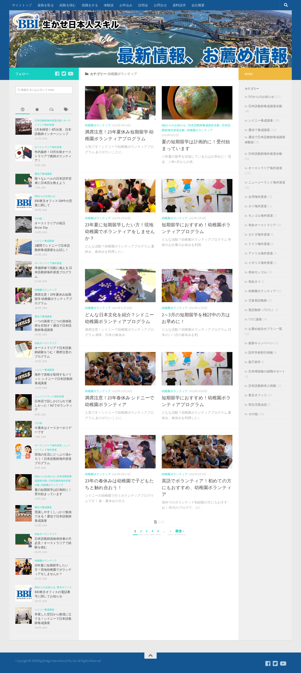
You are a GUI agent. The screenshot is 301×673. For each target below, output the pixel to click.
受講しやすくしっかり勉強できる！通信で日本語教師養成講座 (53, 516)
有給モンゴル (257, 272)
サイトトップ (22, 5)
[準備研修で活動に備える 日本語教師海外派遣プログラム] (23, 269)
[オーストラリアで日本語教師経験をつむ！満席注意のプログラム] (23, 349)
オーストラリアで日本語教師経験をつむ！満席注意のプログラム (53, 352)
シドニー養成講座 (44, 240)
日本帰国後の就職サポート (266, 371)
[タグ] (65, 109)
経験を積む (68, 5)
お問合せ (160, 5)
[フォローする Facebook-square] (57, 73)
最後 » (179, 531)
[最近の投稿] (22, 109)
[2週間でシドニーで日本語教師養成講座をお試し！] (23, 247)
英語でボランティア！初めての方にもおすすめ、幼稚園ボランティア (197, 487)
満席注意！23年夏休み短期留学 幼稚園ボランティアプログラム (53, 299)
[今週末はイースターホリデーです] (23, 429)
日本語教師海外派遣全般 (48, 120)
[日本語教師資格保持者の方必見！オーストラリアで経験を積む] (23, 540)
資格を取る (45, 5)
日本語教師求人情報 (262, 386)
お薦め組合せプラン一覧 (265, 329)
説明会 (143, 5)
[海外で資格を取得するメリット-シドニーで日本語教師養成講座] (23, 376)
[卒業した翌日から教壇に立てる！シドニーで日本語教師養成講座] (23, 615)
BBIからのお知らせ (174, 125)
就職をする (90, 5)
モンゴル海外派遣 (260, 216)
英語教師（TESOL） (261, 310)
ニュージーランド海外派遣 (49, 396)
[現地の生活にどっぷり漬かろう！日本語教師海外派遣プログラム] (23, 451)
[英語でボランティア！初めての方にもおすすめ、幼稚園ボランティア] (197, 451)
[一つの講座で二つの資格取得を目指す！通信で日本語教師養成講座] (23, 322)
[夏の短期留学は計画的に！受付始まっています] (197, 103)
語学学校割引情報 (260, 352)
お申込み (125, 5)
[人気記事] (37, 109)
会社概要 (198, 5)
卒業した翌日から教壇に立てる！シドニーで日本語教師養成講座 (53, 618)
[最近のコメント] (51, 109)
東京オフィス (64, 587)
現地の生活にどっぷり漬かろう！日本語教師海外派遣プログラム (53, 458)
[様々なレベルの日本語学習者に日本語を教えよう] (23, 180)
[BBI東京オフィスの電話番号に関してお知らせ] (23, 593)
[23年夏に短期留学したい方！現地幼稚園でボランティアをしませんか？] (120, 195)
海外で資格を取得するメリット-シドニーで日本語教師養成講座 (53, 378)
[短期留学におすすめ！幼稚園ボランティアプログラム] (197, 195)
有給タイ (254, 282)
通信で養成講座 (43, 173)
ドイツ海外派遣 (259, 244)
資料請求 (179, 5)
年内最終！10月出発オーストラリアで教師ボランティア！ (53, 156)
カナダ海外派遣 (259, 234)
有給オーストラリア (46, 343)
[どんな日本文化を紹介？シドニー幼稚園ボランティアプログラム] (120, 285)
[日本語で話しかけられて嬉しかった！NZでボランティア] (23, 402)
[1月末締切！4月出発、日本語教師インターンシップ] (23, 126)
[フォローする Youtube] (70, 73)
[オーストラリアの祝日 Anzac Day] (23, 224)
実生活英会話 (257, 405)
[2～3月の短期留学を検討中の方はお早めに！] (197, 285)
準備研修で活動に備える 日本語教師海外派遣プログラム (53, 272)
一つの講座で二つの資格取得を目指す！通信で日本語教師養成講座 (53, 325)
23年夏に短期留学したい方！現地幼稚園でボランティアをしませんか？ (120, 231)
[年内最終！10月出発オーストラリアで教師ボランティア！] (23, 153)
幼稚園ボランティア (98, 125)
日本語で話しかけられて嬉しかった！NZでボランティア (53, 405)
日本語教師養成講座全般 (204, 125)
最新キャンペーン (260, 343)
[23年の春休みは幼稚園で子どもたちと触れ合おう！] (120, 451)
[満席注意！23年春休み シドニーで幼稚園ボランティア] (120, 368)
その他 (38, 218)
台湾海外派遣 (257, 197)
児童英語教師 (257, 300)
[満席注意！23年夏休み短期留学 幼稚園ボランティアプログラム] (120, 103)
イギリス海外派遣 (260, 263)
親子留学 (254, 362)
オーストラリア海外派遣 (48, 147)
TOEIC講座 (255, 319)
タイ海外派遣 (257, 206)
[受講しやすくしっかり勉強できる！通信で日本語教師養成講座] (23, 513)
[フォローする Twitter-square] (63, 73)
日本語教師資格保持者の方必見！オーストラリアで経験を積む (53, 543)
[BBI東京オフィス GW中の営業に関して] (23, 202)
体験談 (109, 5)
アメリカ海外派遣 (260, 253)
